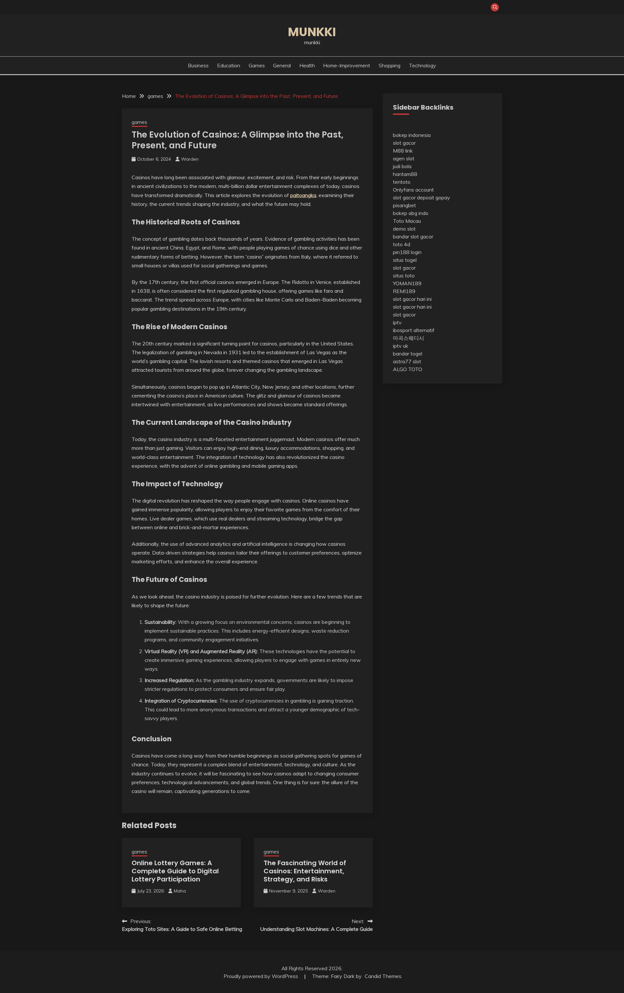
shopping (389, 65)
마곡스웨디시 (408, 338)
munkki (312, 31)
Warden (190, 159)
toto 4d (401, 244)
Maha (180, 891)
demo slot (404, 228)
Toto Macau (407, 221)
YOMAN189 (407, 283)
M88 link (403, 150)
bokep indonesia (412, 135)
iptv (397, 322)
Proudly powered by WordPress (261, 976)
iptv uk (400, 345)
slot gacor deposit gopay (421, 197)
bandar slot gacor (413, 236)
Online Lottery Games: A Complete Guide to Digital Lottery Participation (175, 871)
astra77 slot (407, 361)
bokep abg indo (410, 213)
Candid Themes (383, 976)
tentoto (401, 182)
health (307, 65)
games (257, 65)
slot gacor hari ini (412, 299)
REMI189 (404, 291)
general (282, 65)
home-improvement (346, 65)
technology (422, 65)
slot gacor (404, 143)
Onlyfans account (413, 189)
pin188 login (407, 252)
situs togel (405, 260)
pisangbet (404, 205)
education (228, 65)
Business (198, 65)
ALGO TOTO (407, 369)
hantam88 (405, 174)
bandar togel (407, 353)
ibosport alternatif (414, 330)
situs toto (404, 275)
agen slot (403, 158)
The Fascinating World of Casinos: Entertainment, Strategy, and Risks (305, 871)
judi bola (402, 166)
